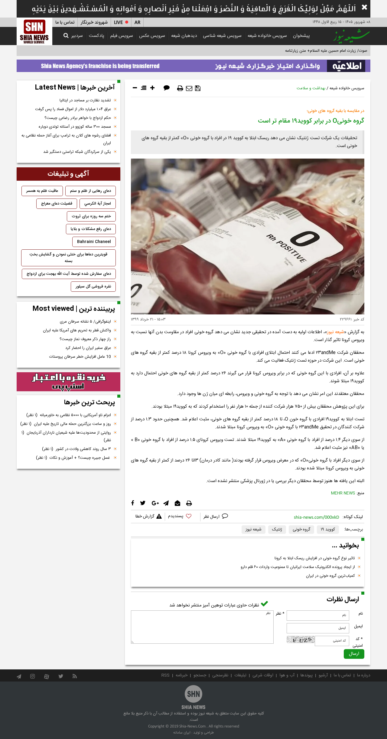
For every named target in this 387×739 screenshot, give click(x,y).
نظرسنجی (220, 675)
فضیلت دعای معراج (56, 203)
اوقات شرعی (262, 675)
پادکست (96, 36)
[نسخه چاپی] (180, 88)
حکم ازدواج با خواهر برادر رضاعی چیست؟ (77, 118)
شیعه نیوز (335, 332)
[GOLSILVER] (68, 382)
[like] (182, 517)
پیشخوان (301, 36)
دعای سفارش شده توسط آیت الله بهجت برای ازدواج (69, 274)
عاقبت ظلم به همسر (42, 191)
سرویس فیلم (121, 36)
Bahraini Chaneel (94, 241)
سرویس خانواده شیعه (267, 36)
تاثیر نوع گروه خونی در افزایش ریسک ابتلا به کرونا (315, 558)
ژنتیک (277, 529)
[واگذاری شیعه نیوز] (193, 64)
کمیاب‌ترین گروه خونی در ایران (330, 576)
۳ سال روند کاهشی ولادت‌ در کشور (76, 449)
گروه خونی (301, 529)
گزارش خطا (144, 516)
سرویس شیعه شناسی (222, 36)
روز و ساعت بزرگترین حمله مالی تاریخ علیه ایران (65, 424)
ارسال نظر (212, 517)
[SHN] (34, 31)
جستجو (200, 675)
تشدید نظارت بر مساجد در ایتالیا (85, 100)
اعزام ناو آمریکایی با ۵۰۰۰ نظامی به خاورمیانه (68, 415)
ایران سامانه (181, 733)
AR (137, 22)
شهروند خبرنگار (94, 22)
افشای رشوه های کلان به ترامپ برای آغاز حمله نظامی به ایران (66, 139)
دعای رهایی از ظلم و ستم (90, 191)
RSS (165, 675)
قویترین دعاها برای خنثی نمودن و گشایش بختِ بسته (68, 257)
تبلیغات (240, 675)
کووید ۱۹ (328, 529)
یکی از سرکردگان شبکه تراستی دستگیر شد (77, 152)
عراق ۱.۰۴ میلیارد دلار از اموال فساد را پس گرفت (73, 109)
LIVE (118, 22)
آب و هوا (286, 675)
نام (361, 613)
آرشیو (323, 675)
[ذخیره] (197, 88)
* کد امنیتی (358, 642)
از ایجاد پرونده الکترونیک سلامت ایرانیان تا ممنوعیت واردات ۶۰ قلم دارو (298, 567)
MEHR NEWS (343, 493)
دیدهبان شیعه (184, 36)
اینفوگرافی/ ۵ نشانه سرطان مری (85, 321)
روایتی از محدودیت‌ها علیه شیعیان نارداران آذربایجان (66, 436)
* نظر (280, 613)
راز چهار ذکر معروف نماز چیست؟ (85, 339)
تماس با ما (64, 22)
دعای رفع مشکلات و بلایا (91, 229)
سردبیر (77, 36)
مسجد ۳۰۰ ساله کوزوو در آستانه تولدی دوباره (75, 126)
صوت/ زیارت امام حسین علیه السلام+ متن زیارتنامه (326, 51)
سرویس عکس (152, 36)
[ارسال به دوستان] (189, 88)
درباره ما (363, 675)
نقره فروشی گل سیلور (93, 286)
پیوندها (307, 675)
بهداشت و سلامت (311, 88)
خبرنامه (181, 675)
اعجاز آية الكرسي (97, 203)
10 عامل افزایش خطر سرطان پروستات (80, 356)
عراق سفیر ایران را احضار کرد (88, 348)
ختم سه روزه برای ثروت (91, 216)
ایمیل (358, 626)
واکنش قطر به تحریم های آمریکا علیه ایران (77, 330)
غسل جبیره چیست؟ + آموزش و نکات (73, 458)
